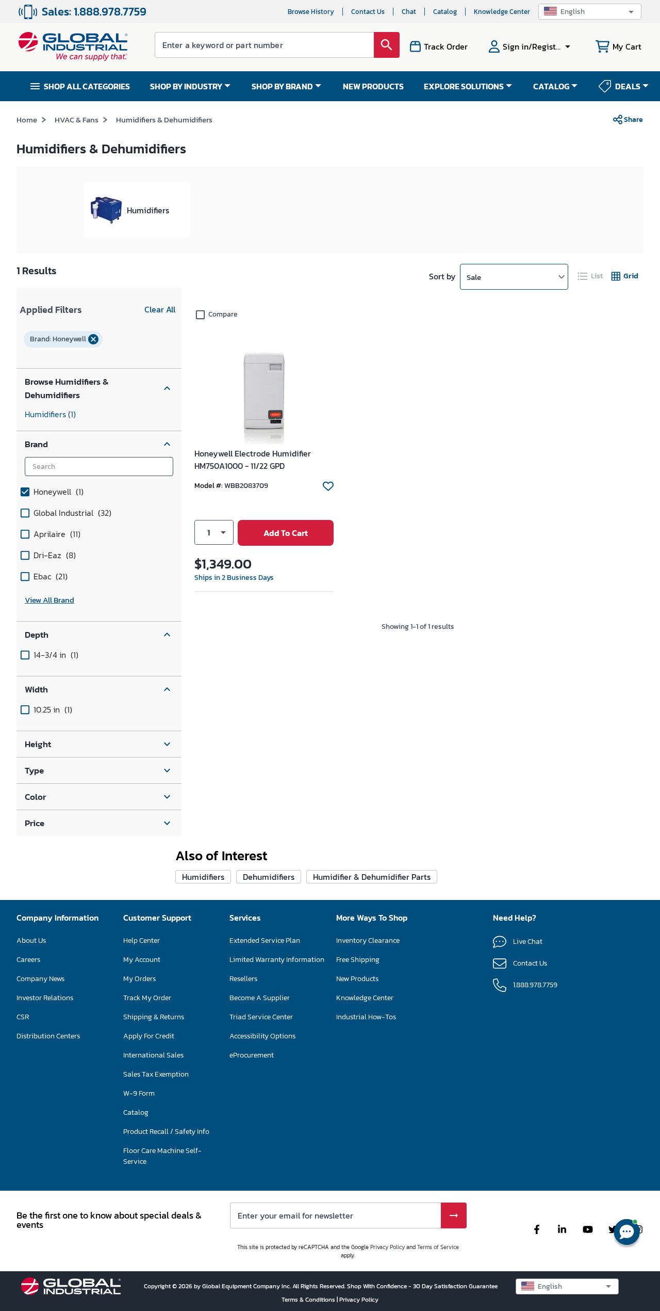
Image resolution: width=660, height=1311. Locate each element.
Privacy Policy (387, 1247)
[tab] (590, 276)
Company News (40, 978)
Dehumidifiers (268, 877)
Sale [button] (474, 277)
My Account (141, 959)
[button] (590, 11)
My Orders (139, 978)
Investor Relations (44, 997)
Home (26, 119)
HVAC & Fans (76, 119)
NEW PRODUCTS (373, 86)
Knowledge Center (502, 12)
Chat (409, 12)
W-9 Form (139, 1093)
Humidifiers (50, 414)
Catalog (445, 12)
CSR (22, 1017)
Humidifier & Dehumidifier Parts (372, 877)
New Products (357, 978)
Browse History (311, 12)
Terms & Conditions (309, 1299)
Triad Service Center (261, 1017)
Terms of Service (438, 1247)
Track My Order (147, 997)
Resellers (243, 978)
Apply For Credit (148, 1036)
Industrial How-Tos (366, 1017)
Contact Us (368, 12)
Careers (28, 959)
